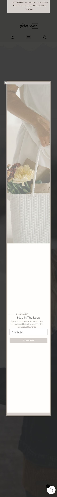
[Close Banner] (47, 2)
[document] (28, 248)
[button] (6, 83)
